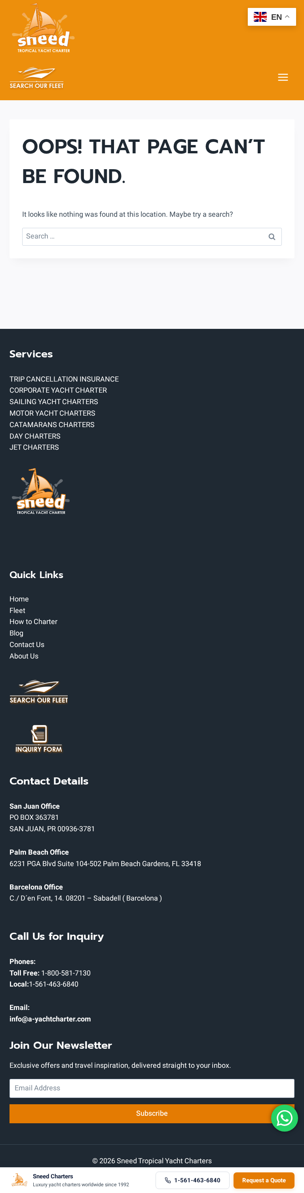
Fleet (17, 610)
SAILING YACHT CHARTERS (54, 402)
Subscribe (152, 1113)
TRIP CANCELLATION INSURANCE (64, 379)
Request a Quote (264, 1180)
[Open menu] (283, 77)
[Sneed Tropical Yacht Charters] (43, 27)
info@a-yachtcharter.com (50, 1019)
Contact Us (27, 644)
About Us (24, 656)
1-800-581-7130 (66, 973)
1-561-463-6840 (53, 984)
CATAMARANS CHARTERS (52, 425)
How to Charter (33, 622)
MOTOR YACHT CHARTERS (52, 413)
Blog (16, 633)
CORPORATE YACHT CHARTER (58, 390)
